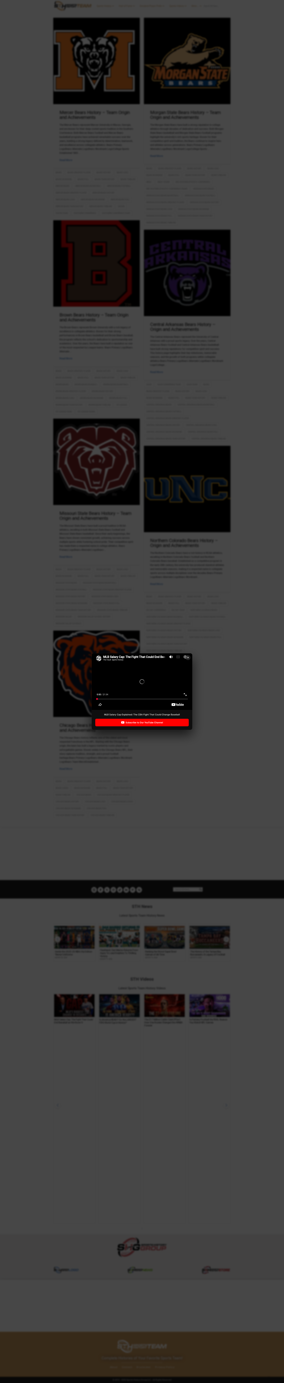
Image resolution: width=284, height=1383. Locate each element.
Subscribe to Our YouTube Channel (144, 722)
